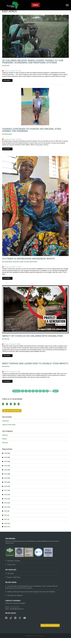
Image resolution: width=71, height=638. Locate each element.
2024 (5, 461)
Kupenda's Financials (13, 560)
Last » (55, 391)
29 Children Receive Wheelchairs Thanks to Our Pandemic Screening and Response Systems (32, 61)
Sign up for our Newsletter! (11, 410)
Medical (4, 438)
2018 (5, 486)
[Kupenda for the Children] (13, 5)
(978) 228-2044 (14, 607)
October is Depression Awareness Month (28, 258)
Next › (51, 391)
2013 (5, 507)
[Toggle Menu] (67, 5)
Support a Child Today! (9, 424)
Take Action (5, 421)
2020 (5, 478)
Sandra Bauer (8, 134)
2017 (5, 490)
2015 (5, 498)
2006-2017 (7, 526)
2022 (5, 470)
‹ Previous (16, 391)
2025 (5, 457)
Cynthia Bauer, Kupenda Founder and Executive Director (20, 261)
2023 (5, 465)
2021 (5, 474)
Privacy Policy (11, 564)
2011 (5, 515)
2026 (5, 453)
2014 (5, 503)
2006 (5, 523)
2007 (5, 519)
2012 (5, 511)
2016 (5, 494)
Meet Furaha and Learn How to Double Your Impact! (35, 363)
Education (5, 442)
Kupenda (6, 65)
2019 (5, 482)
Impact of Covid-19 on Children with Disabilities (32, 336)
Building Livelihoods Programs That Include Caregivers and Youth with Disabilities (31, 591)
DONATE (35, 5)
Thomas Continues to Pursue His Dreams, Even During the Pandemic (31, 130)
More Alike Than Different (14, 595)
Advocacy (5, 435)
